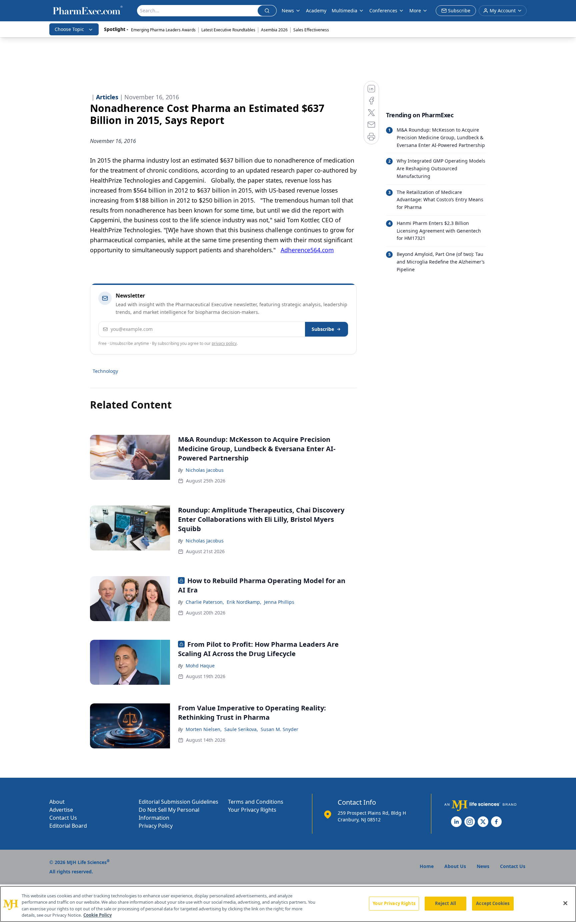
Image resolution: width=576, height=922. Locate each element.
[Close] (565, 903)
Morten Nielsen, (204, 729)
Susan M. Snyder (279, 729)
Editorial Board (68, 825)
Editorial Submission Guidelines (178, 801)
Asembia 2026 (274, 30)
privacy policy (224, 343)
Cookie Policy (97, 915)
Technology (105, 371)
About (57, 801)
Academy (316, 10)
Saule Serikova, (241, 729)
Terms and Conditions (255, 801)
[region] (288, 904)
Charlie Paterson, (205, 602)
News (288, 10)
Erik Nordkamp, (244, 602)
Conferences (383, 10)
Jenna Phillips (279, 602)
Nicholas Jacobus (205, 470)
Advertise (61, 809)
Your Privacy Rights (252, 809)
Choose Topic (69, 29)
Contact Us (63, 817)
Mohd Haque (200, 665)
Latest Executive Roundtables (228, 30)
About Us (455, 866)
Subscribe (323, 329)
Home (427, 866)
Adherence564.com (307, 250)
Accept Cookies (492, 903)
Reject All (445, 903)
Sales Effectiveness (311, 30)
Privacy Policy (156, 825)
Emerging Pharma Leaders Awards (163, 30)
